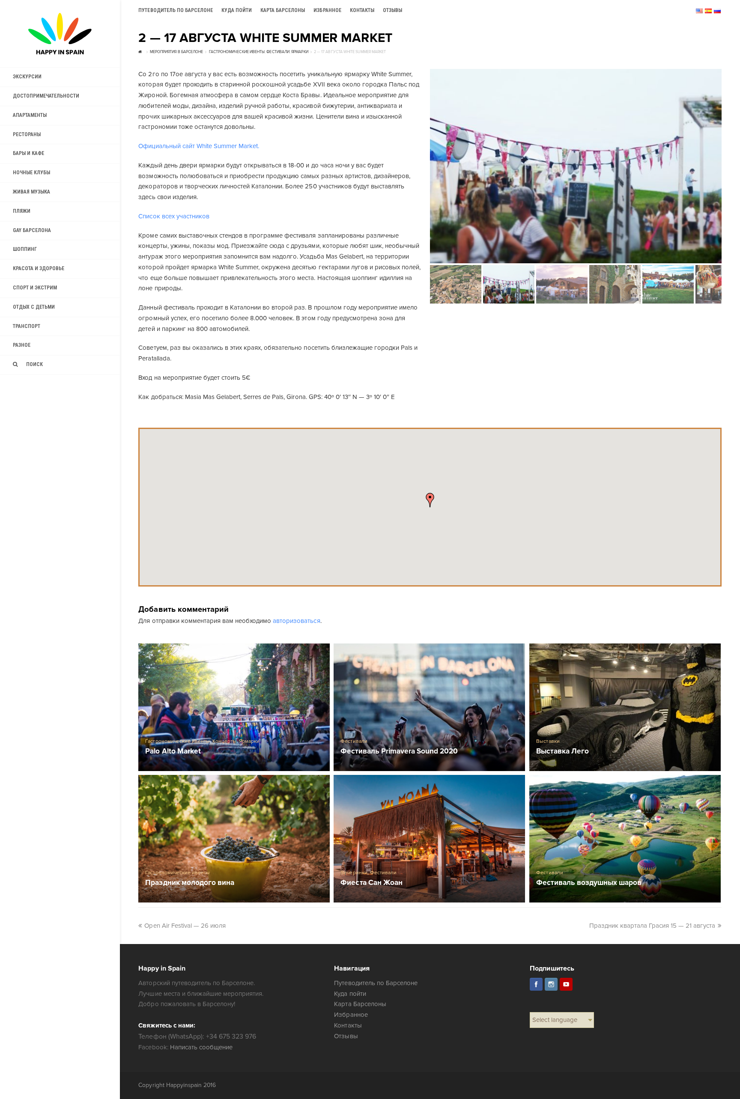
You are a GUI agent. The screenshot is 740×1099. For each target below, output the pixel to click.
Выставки (547, 741)
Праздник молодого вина (189, 883)
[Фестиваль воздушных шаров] (625, 838)
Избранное (350, 1015)
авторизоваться (296, 621)
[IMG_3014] (576, 166)
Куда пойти (350, 994)
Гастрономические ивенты (177, 741)
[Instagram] (551, 984)
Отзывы (346, 1036)
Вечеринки (353, 873)
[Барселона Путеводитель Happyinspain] (60, 33)
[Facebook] (536, 984)
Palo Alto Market (172, 752)
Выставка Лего (562, 752)
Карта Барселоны (360, 1004)
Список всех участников (173, 216)
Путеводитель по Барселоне (376, 983)
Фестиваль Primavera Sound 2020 (399, 752)
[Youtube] (566, 984)
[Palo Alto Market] (234, 707)
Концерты (224, 741)
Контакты (347, 1025)
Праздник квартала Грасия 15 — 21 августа (652, 925)
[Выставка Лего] (625, 707)
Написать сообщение (201, 1047)
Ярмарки (249, 741)
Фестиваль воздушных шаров (589, 883)
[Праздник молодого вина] (234, 838)
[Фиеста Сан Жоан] (429, 838)
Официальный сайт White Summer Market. (198, 146)
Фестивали (353, 741)
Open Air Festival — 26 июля (185, 925)
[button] (430, 500)
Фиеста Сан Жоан (371, 883)
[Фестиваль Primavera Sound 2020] (429, 707)
